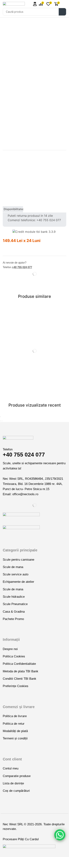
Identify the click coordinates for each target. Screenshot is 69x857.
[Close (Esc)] (0, 416)
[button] (35, 4)
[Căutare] (62, 11)
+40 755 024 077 (22, 267)
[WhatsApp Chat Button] (59, 834)
